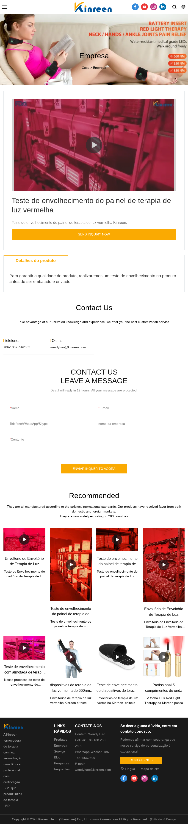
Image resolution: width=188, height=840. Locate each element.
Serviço (59, 751)
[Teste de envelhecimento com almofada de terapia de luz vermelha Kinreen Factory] (24, 648)
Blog (57, 757)
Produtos (60, 739)
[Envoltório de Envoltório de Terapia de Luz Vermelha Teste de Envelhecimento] (24, 539)
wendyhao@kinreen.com (68, 347)
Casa (85, 67)
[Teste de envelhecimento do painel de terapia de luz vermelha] (71, 564)
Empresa (99, 67)
